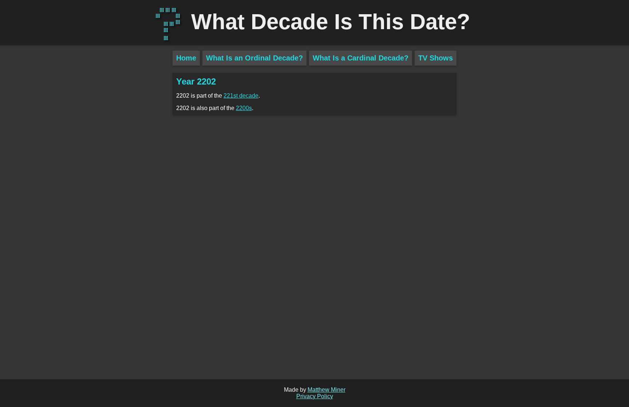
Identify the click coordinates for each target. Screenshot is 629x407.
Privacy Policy (314, 396)
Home (186, 58)
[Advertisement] (86, 178)
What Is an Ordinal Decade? (254, 58)
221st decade (240, 96)
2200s (244, 108)
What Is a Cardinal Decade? (360, 58)
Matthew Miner (326, 390)
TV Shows (435, 58)
